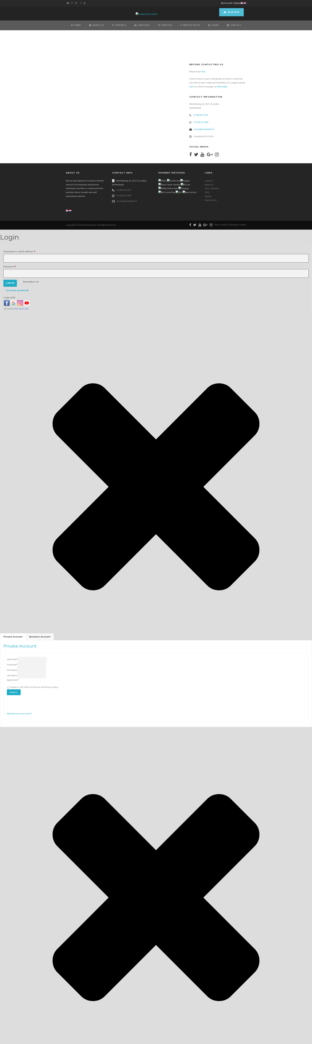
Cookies (242, 225)
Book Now (233, 12)
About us (209, 185)
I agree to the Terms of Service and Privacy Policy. (34, 687)
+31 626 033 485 (200, 122)
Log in (10, 283)
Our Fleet (144, 25)
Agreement (13, 680)
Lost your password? (17, 290)
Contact (235, 25)
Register (14, 692)
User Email (12, 659)
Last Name (12, 675)
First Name (12, 670)
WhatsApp (222, 87)
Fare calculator (212, 188)
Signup (237, 3)
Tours (215, 25)
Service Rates (191, 25)
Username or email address (24, 252)
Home (77, 25)
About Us (98, 25)
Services (167, 25)
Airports (120, 25)
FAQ (203, 72)
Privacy (224, 225)
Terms (217, 225)
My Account (226, 3)
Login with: (9, 298)
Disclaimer (233, 225)
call (191, 87)
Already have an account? (19, 714)
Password (14, 267)
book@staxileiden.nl (204, 129)
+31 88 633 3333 (200, 115)
